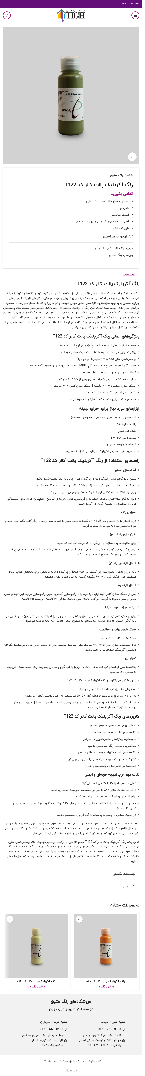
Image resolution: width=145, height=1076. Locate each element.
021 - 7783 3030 (130, 3)
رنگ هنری (116, 175)
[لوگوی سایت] (71, 15)
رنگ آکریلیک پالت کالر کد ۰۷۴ (36, 981)
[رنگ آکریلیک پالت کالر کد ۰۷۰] (106, 946)
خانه (130, 175)
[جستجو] (7, 15)
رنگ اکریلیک (116, 248)
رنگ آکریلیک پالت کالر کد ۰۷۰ (105, 981)
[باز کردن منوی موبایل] (135, 15)
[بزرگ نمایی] (132, 156)
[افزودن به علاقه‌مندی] (79, 919)
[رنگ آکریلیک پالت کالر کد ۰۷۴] (36, 946)
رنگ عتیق (75, 1061)
